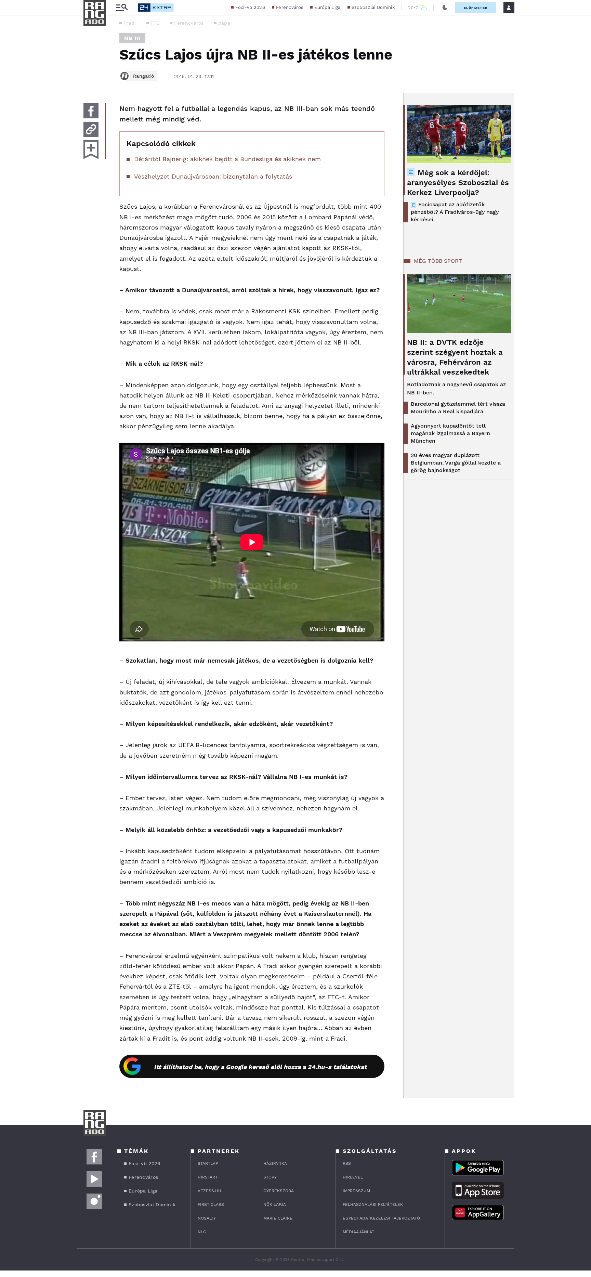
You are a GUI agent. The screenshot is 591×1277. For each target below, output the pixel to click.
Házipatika (275, 1163)
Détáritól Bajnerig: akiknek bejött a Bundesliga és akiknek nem (227, 158)
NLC (202, 1231)
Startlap (208, 1163)
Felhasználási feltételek (373, 1204)
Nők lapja (274, 1204)
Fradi (129, 23)
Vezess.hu (209, 1190)
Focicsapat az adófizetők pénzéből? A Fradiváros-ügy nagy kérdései (455, 212)
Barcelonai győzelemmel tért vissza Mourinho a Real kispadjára (458, 408)
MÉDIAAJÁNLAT (358, 1231)
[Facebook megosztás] (90, 110)
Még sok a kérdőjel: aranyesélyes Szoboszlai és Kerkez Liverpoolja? (458, 182)
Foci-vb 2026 (250, 7)
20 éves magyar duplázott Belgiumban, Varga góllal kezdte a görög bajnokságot (456, 462)
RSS (347, 1163)
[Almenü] (122, 7)
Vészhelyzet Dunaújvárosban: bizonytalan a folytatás (213, 176)
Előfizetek (476, 8)
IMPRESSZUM (356, 1190)
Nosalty (207, 1218)
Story (270, 1177)
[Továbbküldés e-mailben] (90, 129)
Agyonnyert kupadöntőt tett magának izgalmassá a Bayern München (450, 433)
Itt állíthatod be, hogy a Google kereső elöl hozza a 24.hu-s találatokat (260, 1066)
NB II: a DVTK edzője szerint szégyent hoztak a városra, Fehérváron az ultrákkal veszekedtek (455, 357)
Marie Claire (277, 1218)
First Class (211, 1204)
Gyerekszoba (278, 1190)
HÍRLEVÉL (353, 1177)
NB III (132, 38)
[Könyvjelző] (90, 149)
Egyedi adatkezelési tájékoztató (381, 1218)
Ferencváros (289, 7)
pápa (224, 23)
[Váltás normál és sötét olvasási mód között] (445, 7)
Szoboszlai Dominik (373, 7)
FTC (155, 23)
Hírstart (208, 1177)
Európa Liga (327, 7)
